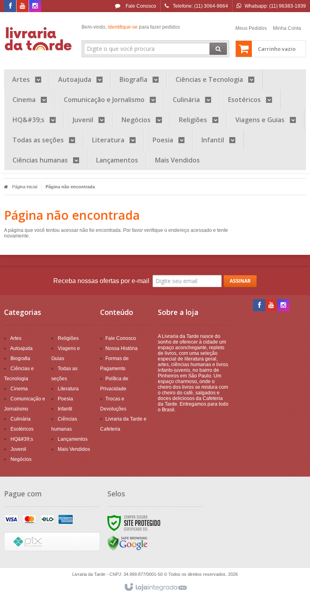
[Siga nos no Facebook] (10, 6)
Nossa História (121, 348)
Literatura (68, 389)
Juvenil (18, 449)
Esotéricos (22, 429)
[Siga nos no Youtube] (23, 6)
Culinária (20, 419)
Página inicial (24, 186)
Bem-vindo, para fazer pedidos (131, 27)
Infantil (65, 409)
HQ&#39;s (21, 439)
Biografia (20, 358)
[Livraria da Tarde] (38, 38)
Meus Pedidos (251, 28)
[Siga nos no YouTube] (271, 305)
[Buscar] (218, 49)
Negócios (20, 459)
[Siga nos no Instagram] (35, 6)
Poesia (65, 399)
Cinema (19, 389)
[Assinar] (240, 281)
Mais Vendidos (74, 449)
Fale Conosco (140, 6)
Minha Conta (287, 28)
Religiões (68, 338)
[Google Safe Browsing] (127, 543)
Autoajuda (21, 348)
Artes (15, 338)
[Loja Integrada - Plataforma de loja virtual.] (155, 587)
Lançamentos (73, 439)
